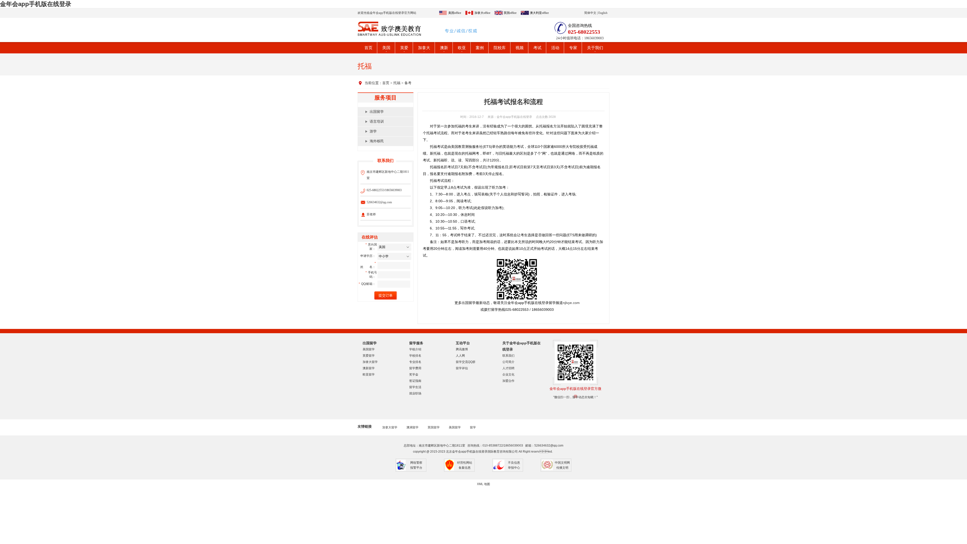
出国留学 (377, 112)
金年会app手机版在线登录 (35, 4)
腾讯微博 (462, 349)
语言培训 (377, 121)
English (602, 13)
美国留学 (369, 349)
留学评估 (462, 368)
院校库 (500, 48)
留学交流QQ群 (465, 362)
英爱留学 (369, 355)
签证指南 (415, 381)
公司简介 (508, 362)
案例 (480, 48)
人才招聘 (508, 368)
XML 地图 (483, 484)
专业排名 (415, 362)
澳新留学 (369, 368)
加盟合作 (508, 381)
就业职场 (415, 393)
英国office (510, 13)
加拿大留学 (370, 362)
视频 (519, 48)
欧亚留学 (369, 374)
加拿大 (424, 48)
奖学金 (413, 374)
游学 (373, 131)
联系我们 (508, 355)
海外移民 (377, 141)
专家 (573, 48)
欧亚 (462, 48)
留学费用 (415, 368)
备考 (407, 83)
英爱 (404, 48)
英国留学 (434, 427)
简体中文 (590, 13)
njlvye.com (571, 303)
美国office (454, 13)
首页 (368, 48)
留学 (473, 427)
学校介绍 (415, 349)
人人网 (460, 355)
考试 (537, 48)
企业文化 (508, 374)
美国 (386, 48)
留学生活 (415, 387)
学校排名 (415, 355)
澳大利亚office (539, 13)
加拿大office (482, 13)
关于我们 (595, 48)
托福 (396, 83)
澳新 (444, 48)
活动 (555, 48)
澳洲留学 (412, 427)
